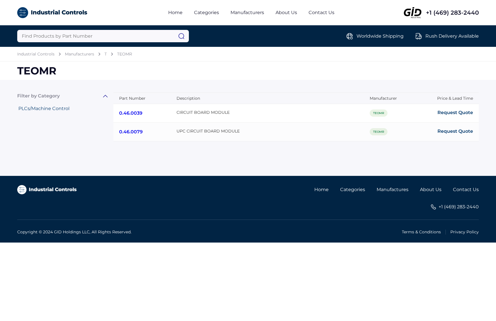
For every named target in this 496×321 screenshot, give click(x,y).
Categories (206, 12)
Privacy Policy (464, 231)
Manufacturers (247, 12)
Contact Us (321, 12)
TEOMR (124, 54)
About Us (286, 12)
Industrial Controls (36, 54)
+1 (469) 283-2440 (452, 12)
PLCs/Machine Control (43, 108)
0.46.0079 (131, 131)
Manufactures (392, 189)
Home (175, 12)
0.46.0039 (130, 113)
